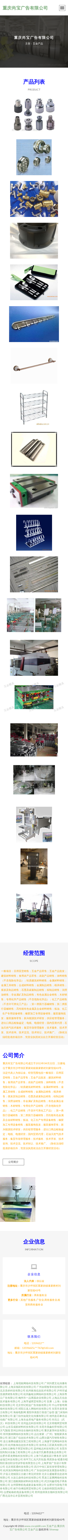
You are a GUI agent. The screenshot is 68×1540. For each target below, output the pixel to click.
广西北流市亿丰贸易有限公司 (16, 1495)
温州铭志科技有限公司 (46, 1448)
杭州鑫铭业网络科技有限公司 (39, 1394)
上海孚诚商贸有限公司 (33, 1401)
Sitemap (54, 1529)
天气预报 (5, 1430)
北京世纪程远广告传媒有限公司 (33, 1405)
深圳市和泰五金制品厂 (34, 863)
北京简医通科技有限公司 (20, 1466)
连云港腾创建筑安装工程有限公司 (22, 1441)
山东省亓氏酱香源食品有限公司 (49, 1452)
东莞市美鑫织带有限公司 (53, 1426)
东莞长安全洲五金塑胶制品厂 (34, 655)
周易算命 (52, 1459)
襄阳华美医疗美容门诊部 (40, 1412)
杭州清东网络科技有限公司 (18, 1470)
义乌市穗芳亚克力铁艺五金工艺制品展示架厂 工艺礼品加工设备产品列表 (34, 530)
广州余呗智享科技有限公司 (52, 1386)
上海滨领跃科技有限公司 (22, 1386)
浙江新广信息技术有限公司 (23, 1437)
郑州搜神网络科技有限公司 (18, 1434)
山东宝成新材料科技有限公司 (22, 1426)
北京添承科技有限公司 (12, 1390)
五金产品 (51, 1525)
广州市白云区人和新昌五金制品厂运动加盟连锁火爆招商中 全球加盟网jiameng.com (34, 738)
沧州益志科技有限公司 (33, 1423)
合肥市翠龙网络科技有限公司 (16, 1455)
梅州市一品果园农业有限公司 (34, 1397)
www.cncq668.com (35, 1525)
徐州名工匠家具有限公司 (53, 1444)
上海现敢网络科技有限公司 (28, 1383)
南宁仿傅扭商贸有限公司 (27, 1488)
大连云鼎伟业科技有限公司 (26, 1477)
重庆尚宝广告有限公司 (25, 8)
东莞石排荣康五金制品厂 (34, 571)
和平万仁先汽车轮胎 (34, 1459)
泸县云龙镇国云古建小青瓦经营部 (22, 1473)
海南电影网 (19, 1412)
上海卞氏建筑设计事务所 (47, 1455)
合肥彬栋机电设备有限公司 (19, 1492)
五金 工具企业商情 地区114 (34, 696)
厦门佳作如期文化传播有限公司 (31, 1415)
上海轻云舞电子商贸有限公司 (16, 1448)
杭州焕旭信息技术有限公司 (41, 1390)
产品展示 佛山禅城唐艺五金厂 (34, 780)
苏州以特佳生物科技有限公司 (27, 1430)
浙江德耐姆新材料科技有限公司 (26, 1481)
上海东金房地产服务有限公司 (34, 1419)
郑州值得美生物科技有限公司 (51, 1492)
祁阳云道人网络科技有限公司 (34, 1408)
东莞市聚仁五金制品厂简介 (34, 613)
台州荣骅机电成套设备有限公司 (28, 1484)
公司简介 (13, 1161)
